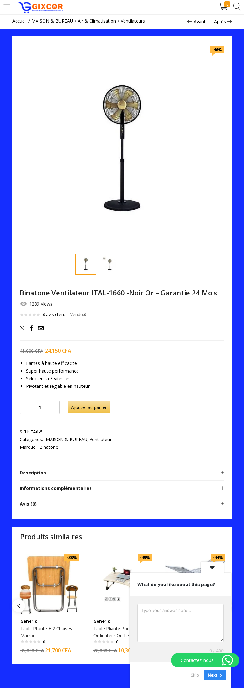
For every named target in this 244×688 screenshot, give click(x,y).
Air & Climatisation (97, 21)
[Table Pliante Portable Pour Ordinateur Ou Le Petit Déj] (122, 583)
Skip (195, 675)
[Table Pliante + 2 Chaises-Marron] (49, 583)
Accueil (19, 21)
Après (220, 21)
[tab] (122, 473)
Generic (28, 621)
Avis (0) (28, 504)
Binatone (48, 447)
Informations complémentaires (56, 488)
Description (33, 473)
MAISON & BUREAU (52, 21)
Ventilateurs (133, 21)
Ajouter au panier (89, 407)
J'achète (138, 407)
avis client (54, 314)
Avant (200, 21)
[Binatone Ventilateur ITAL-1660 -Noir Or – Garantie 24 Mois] (22, 328)
